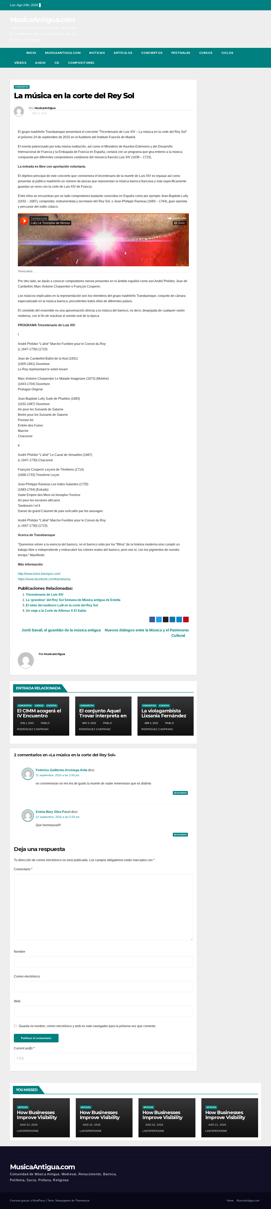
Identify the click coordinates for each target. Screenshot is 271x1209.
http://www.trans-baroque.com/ (39, 573)
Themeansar (82, 1200)
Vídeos (20, 63)
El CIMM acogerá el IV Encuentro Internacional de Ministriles (39, 718)
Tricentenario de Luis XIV (44, 594)
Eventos (52, 705)
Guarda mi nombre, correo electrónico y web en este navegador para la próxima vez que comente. (87, 1026)
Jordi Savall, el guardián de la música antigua (61, 630)
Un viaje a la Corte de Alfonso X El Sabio (56, 610)
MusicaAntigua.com (42, 19)
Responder (180, 793)
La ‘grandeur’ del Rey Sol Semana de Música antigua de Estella (73, 600)
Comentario (23, 869)
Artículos (123, 53)
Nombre (19, 951)
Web (17, 1001)
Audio (40, 63)
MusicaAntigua (45, 108)
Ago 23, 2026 (29, 1124)
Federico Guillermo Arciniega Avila (61, 770)
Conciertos (152, 53)
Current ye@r (24, 1048)
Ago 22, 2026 (92, 1124)
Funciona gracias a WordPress (28, 1200)
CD (57, 63)
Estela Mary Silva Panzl (53, 811)
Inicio (31, 53)
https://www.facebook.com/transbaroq (44, 579)
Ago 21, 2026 (217, 1124)
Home (230, 1200)
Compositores (81, 63)
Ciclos (227, 53)
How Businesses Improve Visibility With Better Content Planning (41, 1120)
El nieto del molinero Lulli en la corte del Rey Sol (62, 605)
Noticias (97, 53)
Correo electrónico (27, 976)
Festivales (180, 53)
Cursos (206, 53)
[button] (251, 57)
